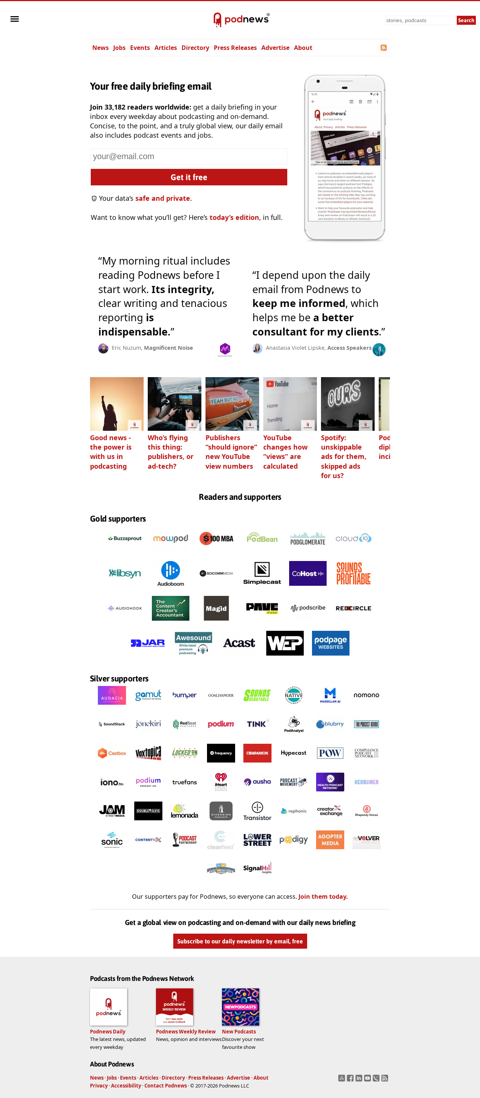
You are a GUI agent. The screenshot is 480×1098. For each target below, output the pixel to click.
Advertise (275, 48)
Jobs (119, 48)
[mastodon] (342, 1080)
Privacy (99, 1085)
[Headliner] (366, 793)
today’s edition (234, 217)
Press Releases (235, 48)
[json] (377, 1080)
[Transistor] (257, 822)
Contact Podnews (165, 1085)
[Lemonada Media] (184, 822)
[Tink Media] (257, 735)
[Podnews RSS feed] (384, 47)
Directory (195, 48)
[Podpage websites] (331, 657)
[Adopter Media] (330, 851)
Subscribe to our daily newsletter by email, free (240, 941)
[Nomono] (366, 706)
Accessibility (126, 1085)
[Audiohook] (125, 622)
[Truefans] (184, 793)
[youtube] (368, 1080)
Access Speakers (349, 347)
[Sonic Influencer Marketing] (112, 851)
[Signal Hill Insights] (257, 880)
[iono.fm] (112, 793)
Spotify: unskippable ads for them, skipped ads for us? (343, 456)
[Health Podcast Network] (330, 793)
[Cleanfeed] (221, 851)
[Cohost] (308, 588)
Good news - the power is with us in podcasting (111, 452)
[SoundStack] (112, 735)
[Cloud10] (353, 553)
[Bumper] (184, 706)
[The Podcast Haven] (366, 735)
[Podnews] (217, 20)
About (303, 48)
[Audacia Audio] (112, 706)
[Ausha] (257, 793)
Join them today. (323, 896)
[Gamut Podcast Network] (148, 706)
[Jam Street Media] (112, 822)
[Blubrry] (330, 735)
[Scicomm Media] (216, 588)
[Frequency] (221, 764)
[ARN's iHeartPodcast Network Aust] (221, 793)
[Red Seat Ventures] (184, 735)
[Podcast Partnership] (184, 851)
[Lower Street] (257, 851)
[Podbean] (262, 553)
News (100, 48)
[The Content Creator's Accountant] (171, 622)
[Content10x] (148, 851)
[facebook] (351, 1080)
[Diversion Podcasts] (221, 822)
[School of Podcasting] (221, 880)
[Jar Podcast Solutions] (148, 657)
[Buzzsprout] (125, 553)
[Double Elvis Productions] (148, 822)
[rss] (385, 1080)
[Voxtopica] (148, 764)
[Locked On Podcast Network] (184, 764)
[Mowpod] (171, 553)
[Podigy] (294, 851)
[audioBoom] (171, 588)
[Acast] (239, 657)
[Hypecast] (294, 764)
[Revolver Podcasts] (366, 851)
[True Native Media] (294, 706)
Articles (165, 48)
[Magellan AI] (330, 706)
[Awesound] (193, 657)
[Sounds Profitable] (353, 588)
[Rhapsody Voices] (366, 822)
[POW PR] (330, 764)
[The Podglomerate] (308, 553)
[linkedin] (360, 1080)
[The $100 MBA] (216, 553)
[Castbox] (112, 764)
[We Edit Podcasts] (285, 657)
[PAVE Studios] (262, 622)
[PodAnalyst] (294, 735)
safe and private (162, 198)
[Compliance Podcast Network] (366, 764)
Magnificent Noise (168, 347)
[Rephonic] (294, 822)
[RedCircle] (353, 622)
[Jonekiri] (148, 735)
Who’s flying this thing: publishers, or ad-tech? (171, 452)
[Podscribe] (308, 622)
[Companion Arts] (257, 764)
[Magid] (216, 622)
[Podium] (221, 735)
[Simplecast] (262, 588)
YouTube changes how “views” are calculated (285, 452)
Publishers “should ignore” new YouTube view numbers (231, 452)
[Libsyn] (125, 588)
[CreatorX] (330, 822)
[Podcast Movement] (294, 793)
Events (140, 48)
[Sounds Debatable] (257, 706)
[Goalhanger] (221, 706)
